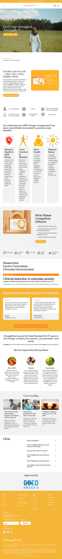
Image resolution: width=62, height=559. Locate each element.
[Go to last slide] (29, 322)
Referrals (5, 504)
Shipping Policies (51, 502)
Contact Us (35, 499)
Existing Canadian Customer (21, 498)
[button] (3, 5)
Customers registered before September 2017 (23, 502)
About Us (35, 497)
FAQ (4, 502)
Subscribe (25, 523)
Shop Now (40, 241)
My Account (20, 505)
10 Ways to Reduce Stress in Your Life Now (49, 413)
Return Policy (50, 504)
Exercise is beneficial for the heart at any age (29, 413)
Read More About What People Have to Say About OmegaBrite (31, 326)
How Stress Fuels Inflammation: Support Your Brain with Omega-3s (11, 414)
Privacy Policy (51, 499)
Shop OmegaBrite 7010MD (11, 95)
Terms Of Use (51, 497)
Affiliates (5, 499)
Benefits (5, 497)
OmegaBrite (28, 555)
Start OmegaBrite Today (10, 34)
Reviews (35, 502)
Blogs (34, 504)
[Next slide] (32, 322)
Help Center (35, 509)
